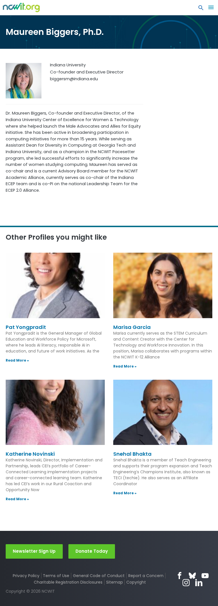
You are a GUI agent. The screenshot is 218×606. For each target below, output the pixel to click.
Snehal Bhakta (132, 453)
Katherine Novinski (30, 453)
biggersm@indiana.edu (74, 79)
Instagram (186, 582)
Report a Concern (146, 575)
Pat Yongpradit (26, 327)
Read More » (17, 360)
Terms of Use (56, 575)
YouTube (205, 575)
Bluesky (192, 575)
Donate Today (92, 551)
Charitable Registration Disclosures (68, 582)
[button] (201, 9)
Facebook (179, 575)
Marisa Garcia (132, 327)
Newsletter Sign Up (34, 551)
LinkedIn (198, 582)
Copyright (136, 582)
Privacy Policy (26, 575)
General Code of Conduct (99, 575)
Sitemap (114, 582)
